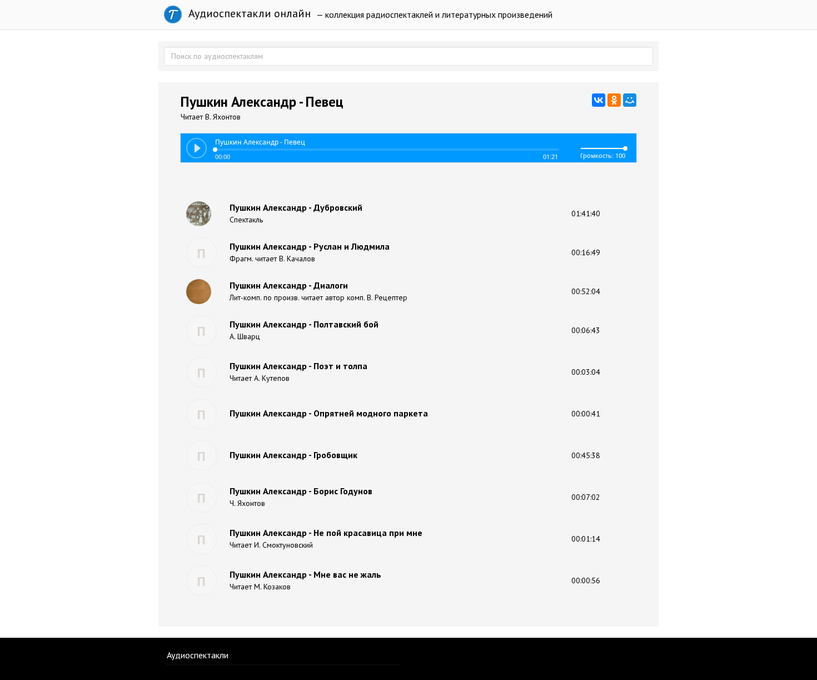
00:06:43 (585, 330)
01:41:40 (585, 214)
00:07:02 (585, 497)
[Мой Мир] (629, 100)
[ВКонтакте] (598, 100)
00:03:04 (585, 372)
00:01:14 (585, 539)
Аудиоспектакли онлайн (248, 13)
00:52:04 (585, 291)
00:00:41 (585, 414)
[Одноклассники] (614, 100)
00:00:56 (585, 580)
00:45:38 (585, 455)
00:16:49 (585, 252)
